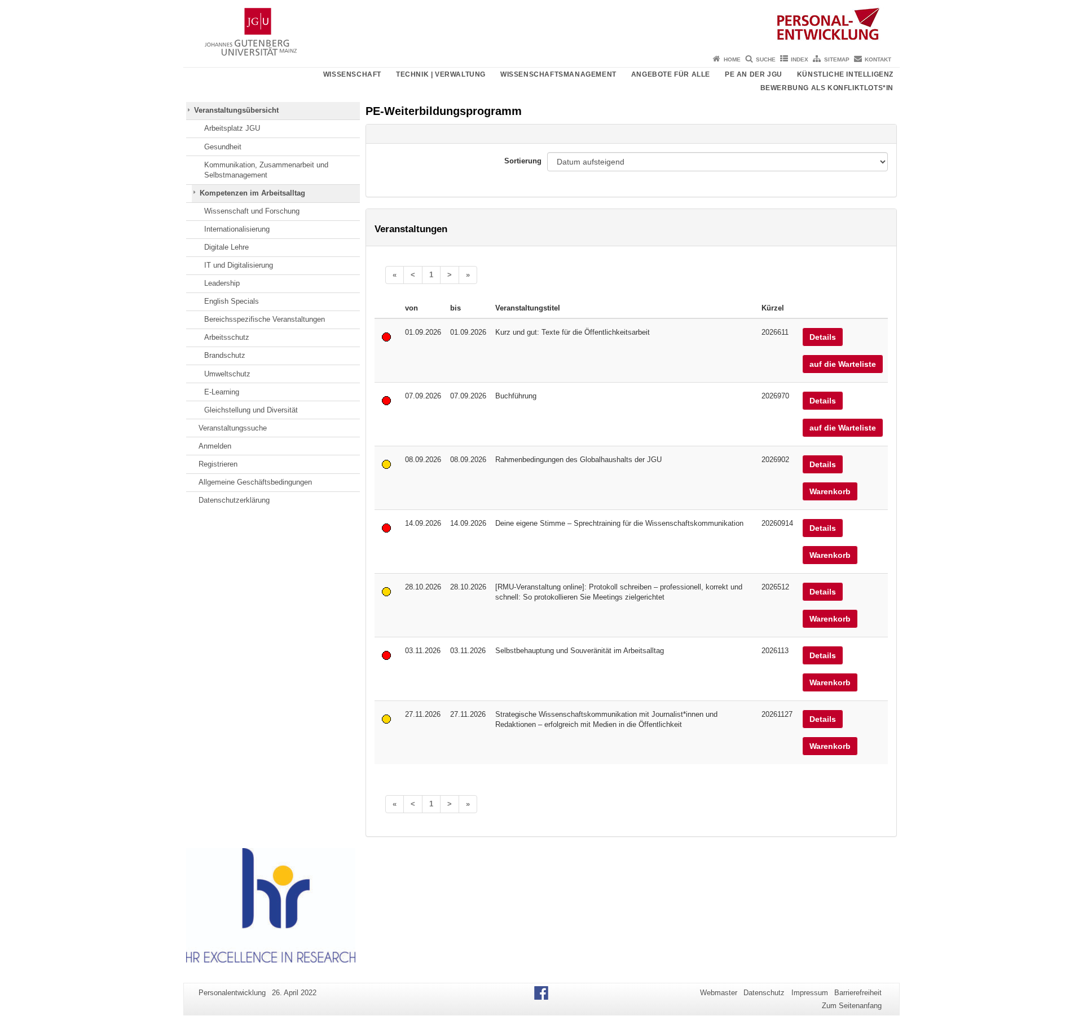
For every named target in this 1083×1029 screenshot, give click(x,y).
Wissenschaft (352, 74)
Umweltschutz (227, 374)
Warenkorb (830, 491)
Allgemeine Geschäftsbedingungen (255, 482)
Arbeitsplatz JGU (232, 128)
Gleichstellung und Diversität (251, 410)
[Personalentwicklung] (541, 25)
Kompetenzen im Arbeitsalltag (252, 193)
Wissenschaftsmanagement (558, 74)
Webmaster (718, 992)
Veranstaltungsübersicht (236, 110)
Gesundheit (222, 147)
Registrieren (218, 464)
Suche (766, 59)
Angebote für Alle (670, 74)
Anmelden (215, 446)
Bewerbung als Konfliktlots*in (826, 88)
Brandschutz (224, 355)
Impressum (809, 992)
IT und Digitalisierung (238, 265)
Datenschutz (764, 992)
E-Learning (221, 392)
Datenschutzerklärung (234, 500)
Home (732, 59)
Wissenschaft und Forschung (252, 211)
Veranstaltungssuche (233, 428)
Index (799, 59)
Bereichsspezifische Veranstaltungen (264, 319)
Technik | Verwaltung (441, 74)
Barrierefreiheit (858, 992)
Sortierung (523, 161)
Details (822, 336)
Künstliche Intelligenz (845, 74)
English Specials (231, 301)
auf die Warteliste (842, 364)
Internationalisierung (237, 229)
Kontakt (878, 59)
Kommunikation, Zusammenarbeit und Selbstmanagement (266, 170)
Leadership (222, 283)
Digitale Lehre (226, 247)
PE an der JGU (753, 74)
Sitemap (836, 59)
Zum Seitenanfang (852, 1005)
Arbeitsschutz (226, 337)
